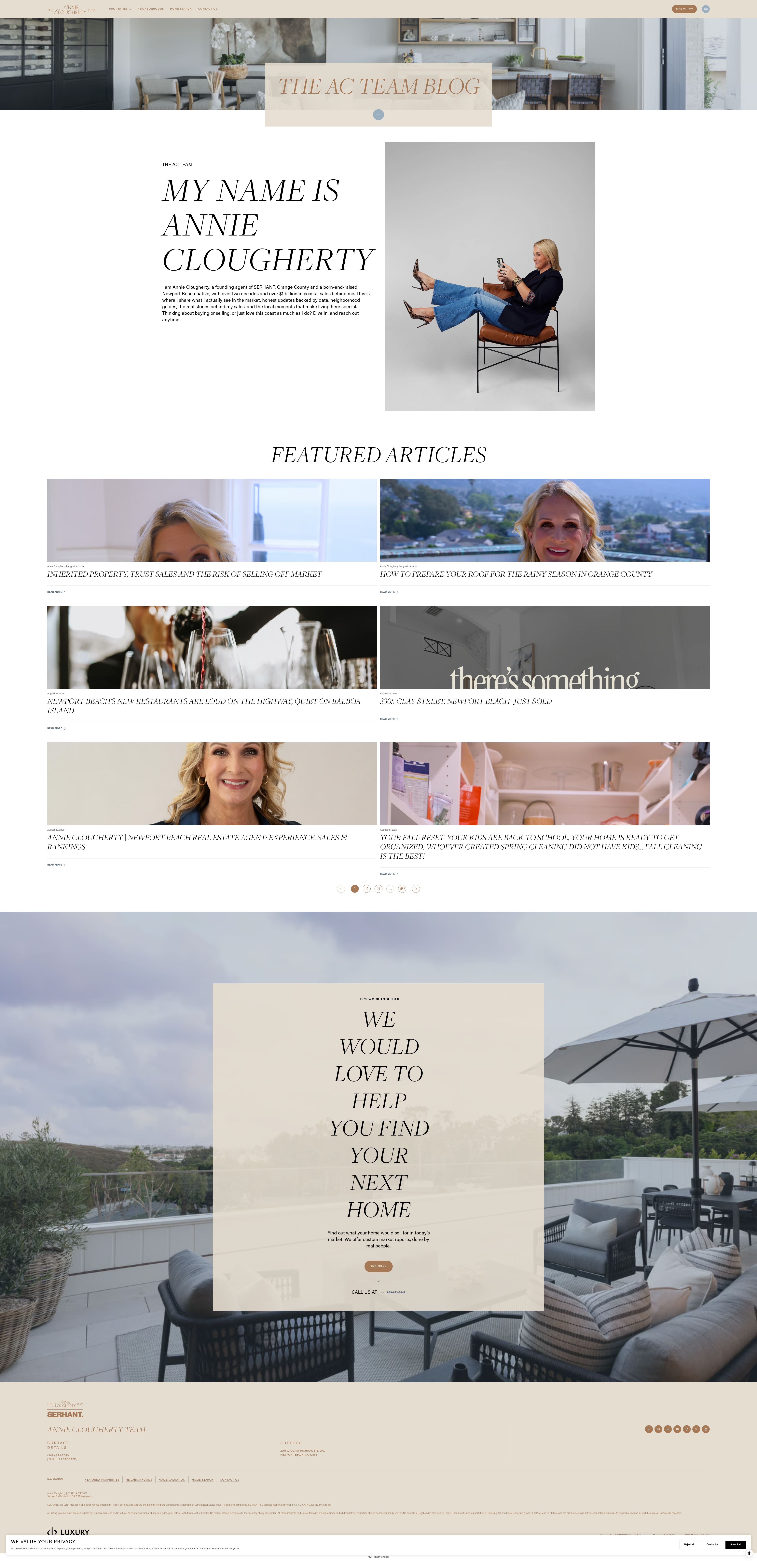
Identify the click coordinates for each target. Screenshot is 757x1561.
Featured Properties (102, 1480)
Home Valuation (172, 1480)
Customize (712, 1544)
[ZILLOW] (706, 1429)
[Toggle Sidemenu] (706, 9)
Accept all (735, 1544)
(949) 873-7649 (684, 9)
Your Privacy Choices (378, 1557)
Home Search (181, 9)
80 (402, 888)
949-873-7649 (396, 1292)
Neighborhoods (150, 9)
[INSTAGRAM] (658, 1429)
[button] (379, 1266)
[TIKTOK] (687, 1429)
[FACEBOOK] (649, 1429)
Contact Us (207, 9)
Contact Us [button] (229, 1480)
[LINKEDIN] (668, 1429)
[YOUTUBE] (677, 1429)
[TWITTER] (696, 1429)
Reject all (689, 1544)
